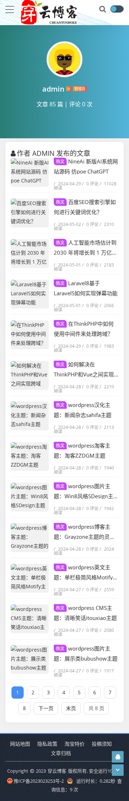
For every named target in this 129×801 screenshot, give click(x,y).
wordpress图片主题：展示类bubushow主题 (86, 653)
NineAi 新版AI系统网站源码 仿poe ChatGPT (86, 166)
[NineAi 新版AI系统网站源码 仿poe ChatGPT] (30, 172)
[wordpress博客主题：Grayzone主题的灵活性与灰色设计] (30, 537)
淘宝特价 (74, 743)
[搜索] (103, 9)
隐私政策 (47, 743)
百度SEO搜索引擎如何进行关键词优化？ (85, 207)
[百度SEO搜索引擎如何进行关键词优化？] (30, 213)
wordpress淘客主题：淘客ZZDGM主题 (82, 450)
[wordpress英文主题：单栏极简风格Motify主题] (30, 578)
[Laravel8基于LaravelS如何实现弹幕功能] (30, 294)
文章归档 (61, 753)
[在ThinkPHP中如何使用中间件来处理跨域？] (30, 334)
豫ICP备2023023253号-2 (39, 781)
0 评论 (90, 184)
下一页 (45, 708)
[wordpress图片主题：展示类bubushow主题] (30, 659)
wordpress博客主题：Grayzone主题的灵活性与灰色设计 (84, 532)
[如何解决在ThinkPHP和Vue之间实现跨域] (30, 375)
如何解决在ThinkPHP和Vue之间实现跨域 (84, 370)
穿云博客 (57, 771)
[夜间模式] (116, 9)
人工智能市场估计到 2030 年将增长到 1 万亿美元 (85, 248)
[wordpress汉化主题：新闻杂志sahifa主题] (30, 416)
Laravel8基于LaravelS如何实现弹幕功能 (86, 288)
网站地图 (20, 743)
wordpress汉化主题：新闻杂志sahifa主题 (82, 409)
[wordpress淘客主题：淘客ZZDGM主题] (30, 456)
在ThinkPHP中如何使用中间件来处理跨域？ (84, 328)
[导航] (9, 8)
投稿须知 (102, 743)
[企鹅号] (117, 756)
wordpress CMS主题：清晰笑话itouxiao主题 (85, 612)
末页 (71, 708)
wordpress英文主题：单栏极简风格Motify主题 (86, 573)
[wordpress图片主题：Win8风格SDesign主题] (30, 497)
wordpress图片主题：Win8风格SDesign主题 (83, 491)
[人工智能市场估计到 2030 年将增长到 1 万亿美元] (30, 253)
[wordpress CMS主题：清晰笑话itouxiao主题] (30, 619)
